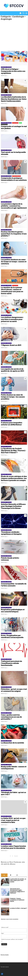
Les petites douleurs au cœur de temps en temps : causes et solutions (13, 262)
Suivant (16, 856)
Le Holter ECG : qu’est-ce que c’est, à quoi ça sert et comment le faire (13, 820)
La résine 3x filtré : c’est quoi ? (18, 908)
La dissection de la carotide (12, 743)
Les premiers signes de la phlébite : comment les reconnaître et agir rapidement (14, 206)
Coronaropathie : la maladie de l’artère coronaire (13, 585)
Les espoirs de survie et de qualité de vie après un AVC (12, 370)
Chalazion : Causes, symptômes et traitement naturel (17, 900)
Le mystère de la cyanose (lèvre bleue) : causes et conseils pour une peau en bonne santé (12, 290)
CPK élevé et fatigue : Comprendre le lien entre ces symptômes (13, 71)
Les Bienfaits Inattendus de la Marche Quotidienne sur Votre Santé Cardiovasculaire (14, 99)
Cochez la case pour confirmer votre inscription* (12, 939)
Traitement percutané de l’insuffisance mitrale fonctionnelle (11, 663)
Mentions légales (5, 954)
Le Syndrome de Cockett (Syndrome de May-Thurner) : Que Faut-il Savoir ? (13, 451)
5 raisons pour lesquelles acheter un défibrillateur (11, 424)
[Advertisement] (14, 35)
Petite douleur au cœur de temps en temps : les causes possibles (13, 397)
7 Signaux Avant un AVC (11, 345)
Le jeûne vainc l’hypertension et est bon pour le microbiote (13, 847)
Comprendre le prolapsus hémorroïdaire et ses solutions (14, 179)
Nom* (2, 933)
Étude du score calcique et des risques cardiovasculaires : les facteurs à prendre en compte (14, 478)
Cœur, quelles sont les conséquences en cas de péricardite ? (11, 717)
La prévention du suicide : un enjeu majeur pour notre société (18, 880)
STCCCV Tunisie (4, 75)
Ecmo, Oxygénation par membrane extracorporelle (12, 636)
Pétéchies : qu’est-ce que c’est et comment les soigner (14, 690)
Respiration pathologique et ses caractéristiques (13, 611)
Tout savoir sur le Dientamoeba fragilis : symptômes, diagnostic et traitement (17, 891)
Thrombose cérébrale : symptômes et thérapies (11, 533)
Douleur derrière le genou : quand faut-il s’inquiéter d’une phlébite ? (14, 234)
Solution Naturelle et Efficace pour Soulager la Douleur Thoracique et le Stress (13, 506)
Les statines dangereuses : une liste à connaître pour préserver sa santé (12, 319)
